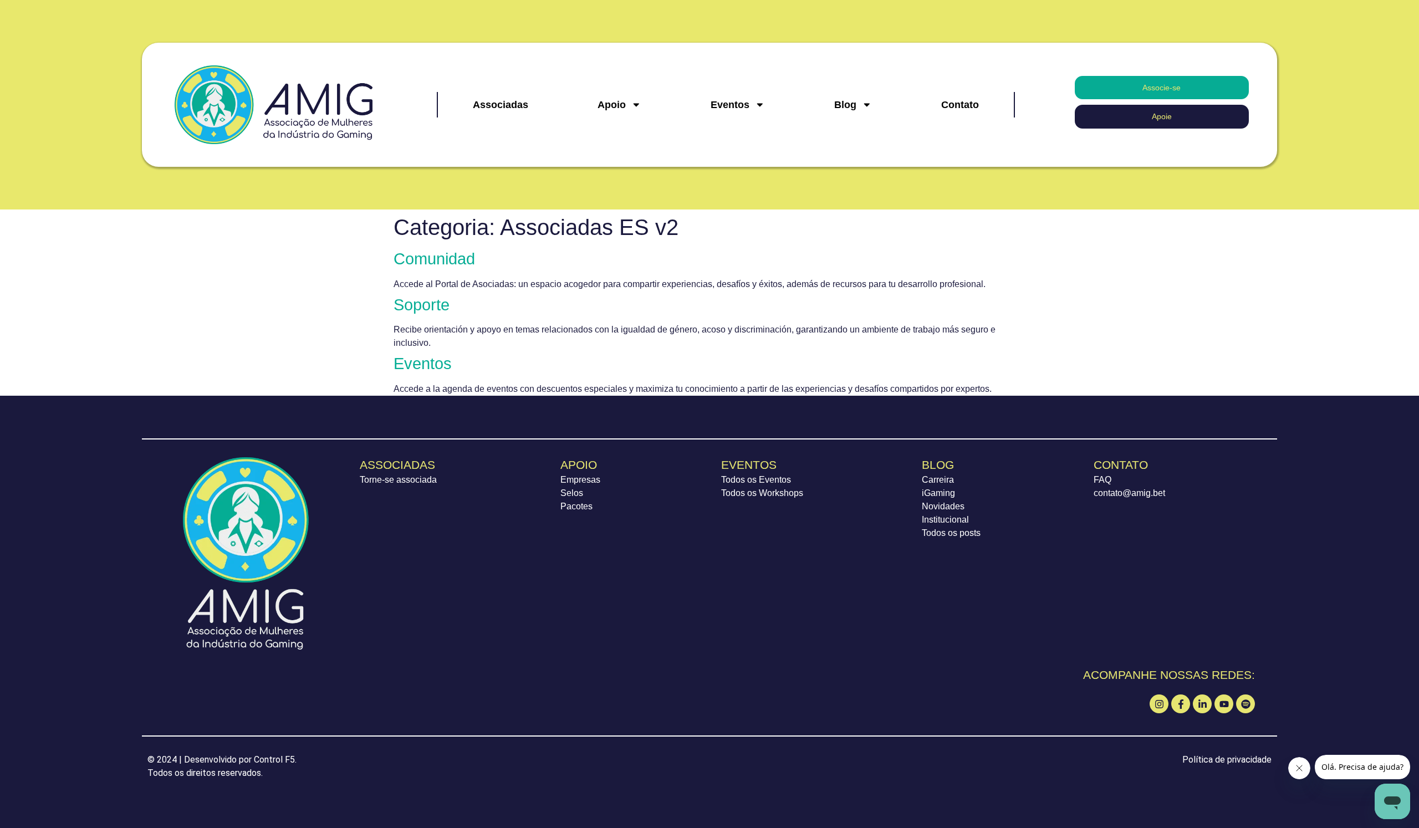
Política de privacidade (1227, 759)
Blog (845, 104)
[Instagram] (1159, 703)
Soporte (422, 305)
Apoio (612, 104)
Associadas (500, 104)
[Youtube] (1223, 703)
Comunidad (434, 259)
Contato (960, 104)
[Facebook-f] (1180, 703)
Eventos (730, 104)
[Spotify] (1245, 703)
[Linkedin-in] (1202, 703)
